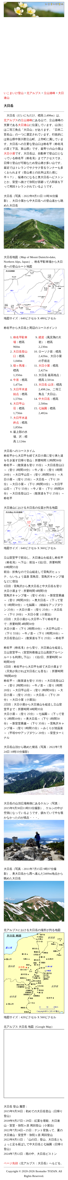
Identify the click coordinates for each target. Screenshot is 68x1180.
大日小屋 (9, 153)
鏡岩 (41, 337)
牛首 (16, 379)
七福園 (43, 408)
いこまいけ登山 (14, 93)
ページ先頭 (11, 1163)
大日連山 (23, 124)
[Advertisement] (34, 55)
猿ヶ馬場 (19, 365)
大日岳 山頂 (46, 384)
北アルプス (34, 93)
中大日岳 (44, 398)
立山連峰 (49, 93)
